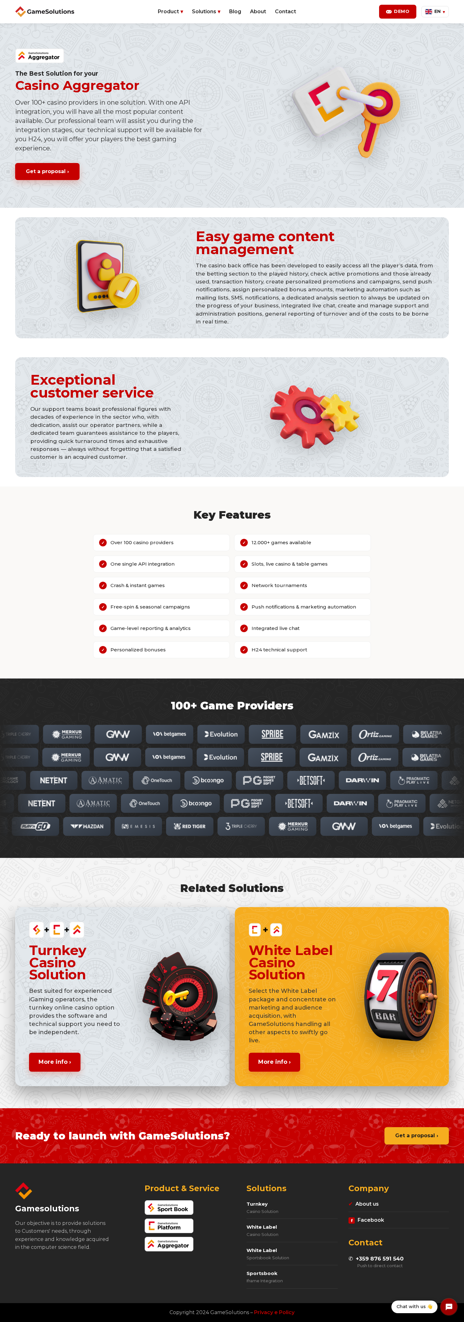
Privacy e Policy (274, 1312)
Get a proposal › (47, 171)
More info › (55, 1061)
